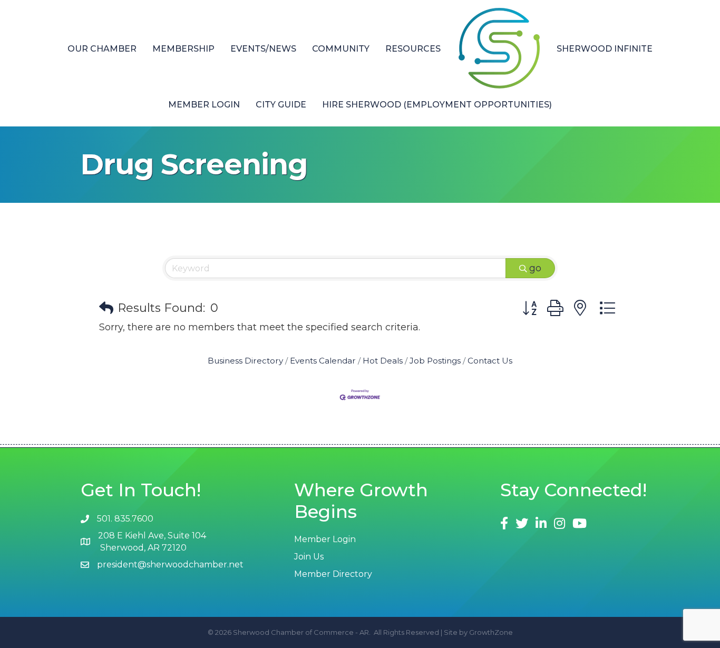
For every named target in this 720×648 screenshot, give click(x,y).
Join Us (309, 557)
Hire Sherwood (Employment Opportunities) (437, 105)
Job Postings (435, 361)
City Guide (281, 105)
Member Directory (333, 574)
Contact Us (490, 361)
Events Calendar (323, 361)
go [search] (535, 268)
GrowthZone (491, 632)
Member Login (204, 105)
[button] (106, 308)
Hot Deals (383, 361)
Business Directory (245, 361)
